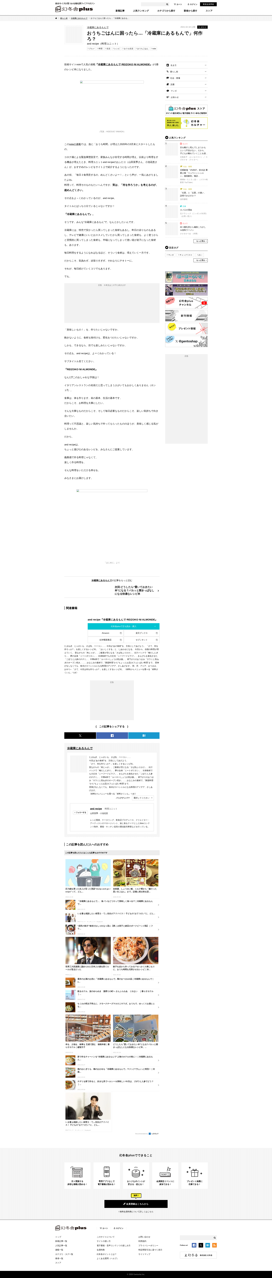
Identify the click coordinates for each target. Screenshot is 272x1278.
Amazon (105, 633)
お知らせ (175, 97)
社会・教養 (175, 78)
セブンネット (142, 640)
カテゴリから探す (166, 11)
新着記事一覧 (61, 1241)
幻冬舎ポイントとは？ (107, 1254)
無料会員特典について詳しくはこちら (136, 1211)
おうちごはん (142, 49)
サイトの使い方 (104, 1241)
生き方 (174, 65)
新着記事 (120, 11)
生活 (108, 49)
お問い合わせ (144, 1237)
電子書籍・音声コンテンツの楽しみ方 (113, 1245)
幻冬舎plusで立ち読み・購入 (123, 626)
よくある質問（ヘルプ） (108, 1258)
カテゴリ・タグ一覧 (64, 1254)
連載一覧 (59, 1250)
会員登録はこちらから (137, 1204)
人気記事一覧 (61, 1245)
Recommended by (141, 1134)
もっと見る (200, 241)
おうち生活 (128, 49)
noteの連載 (75, 144)
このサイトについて (106, 1237)
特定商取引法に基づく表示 (150, 1250)
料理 (100, 49)
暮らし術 (64, 18)
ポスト (204, 27)
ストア (209, 11)
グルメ (92, 49)
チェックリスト (186, 255)
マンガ (174, 91)
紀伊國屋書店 (105, 640)
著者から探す (190, 11)
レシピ (117, 49)
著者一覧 (59, 1258)
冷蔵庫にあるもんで (79, 18)
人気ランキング (141, 11)
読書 (173, 84)
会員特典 (101, 1250)
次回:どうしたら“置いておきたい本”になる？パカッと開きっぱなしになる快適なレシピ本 (134, 590)
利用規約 (142, 1241)
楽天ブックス (142, 633)
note (154, 49)
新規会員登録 (208, 4)
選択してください (141, 798)
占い (200, 255)
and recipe (96, 808)
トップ (58, 1237)
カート (179, 4)
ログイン (193, 4)
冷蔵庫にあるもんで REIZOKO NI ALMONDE (124, 64)
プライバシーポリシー (148, 1245)
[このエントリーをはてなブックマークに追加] (207, 1246)
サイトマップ (144, 1254)
